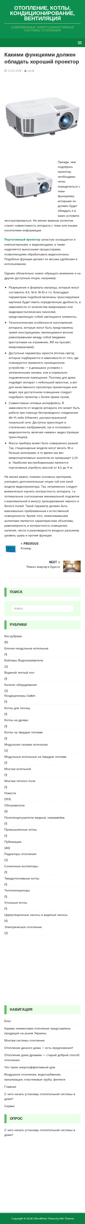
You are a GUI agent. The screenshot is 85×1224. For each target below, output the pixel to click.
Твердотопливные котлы (21, 878)
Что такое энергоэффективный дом (29, 1067)
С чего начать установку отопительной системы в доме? (39, 1096)
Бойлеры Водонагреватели (23, 660)
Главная (10, 1086)
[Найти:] (42, 608)
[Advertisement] (42, 970)
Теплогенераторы (17, 890)
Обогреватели (14, 805)
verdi (30, 70)
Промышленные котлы (20, 829)
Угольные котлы (15, 902)
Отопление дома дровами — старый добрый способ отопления (41, 1057)
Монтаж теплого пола (19, 780)
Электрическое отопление (23, 927)
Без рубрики (13, 636)
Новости (10, 793)
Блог (7, 1021)
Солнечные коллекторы (21, 866)
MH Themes (67, 1218)
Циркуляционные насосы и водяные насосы (36, 914)
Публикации (12, 841)
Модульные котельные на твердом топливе (35, 756)
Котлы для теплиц (17, 708)
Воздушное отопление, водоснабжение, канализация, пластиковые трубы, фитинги (34, 1077)
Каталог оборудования (20, 684)
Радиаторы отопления (20, 854)
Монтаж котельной (17, 768)
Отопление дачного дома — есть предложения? (38, 1047)
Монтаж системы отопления (24, 1040)
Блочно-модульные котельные (26, 648)
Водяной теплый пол (19, 672)
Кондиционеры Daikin (19, 695)
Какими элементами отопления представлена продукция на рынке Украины (37, 1031)
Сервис (9, 1106)
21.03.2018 (15, 70)
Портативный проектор (22, 239)
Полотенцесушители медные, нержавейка (34, 817)
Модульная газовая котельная (26, 744)
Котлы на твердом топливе (23, 732)
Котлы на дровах (16, 720)
